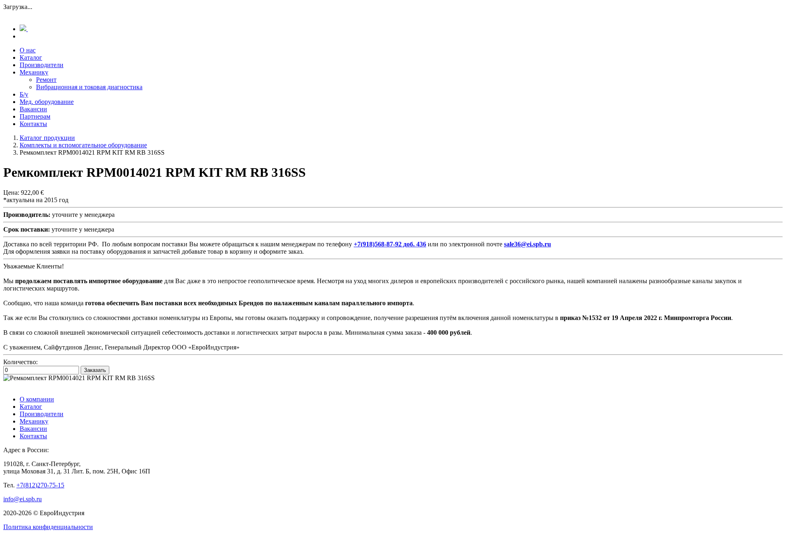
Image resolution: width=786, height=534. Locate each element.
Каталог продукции (47, 137)
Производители (41, 64)
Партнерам (35, 116)
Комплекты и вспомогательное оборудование (83, 145)
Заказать (95, 370)
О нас (28, 50)
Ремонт (46, 79)
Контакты (33, 123)
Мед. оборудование (47, 101)
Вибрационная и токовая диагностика (89, 86)
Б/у (24, 94)
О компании (37, 399)
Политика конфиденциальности (48, 526)
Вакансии (33, 109)
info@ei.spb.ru (22, 499)
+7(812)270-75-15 (40, 485)
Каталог (31, 57)
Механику (34, 72)
